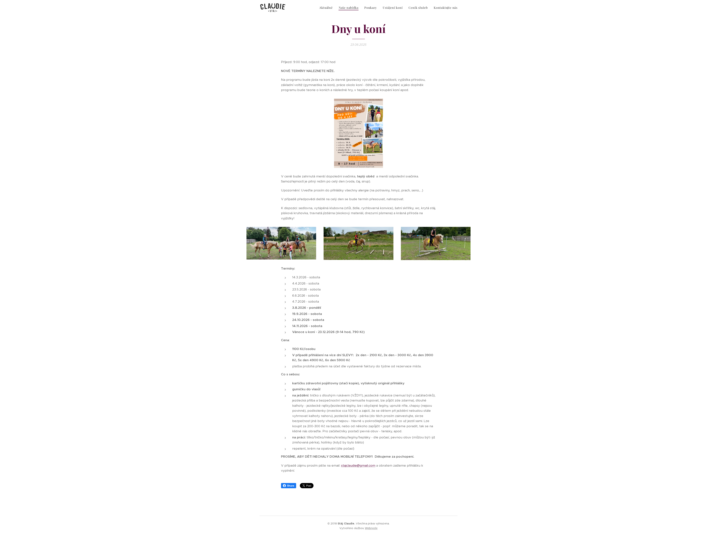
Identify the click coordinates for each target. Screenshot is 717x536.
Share (290, 485)
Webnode (371, 528)
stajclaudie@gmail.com (358, 465)
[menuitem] (327, 7)
